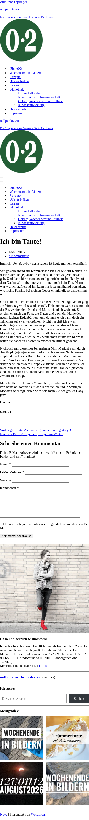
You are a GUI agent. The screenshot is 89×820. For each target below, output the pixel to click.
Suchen (79, 699)
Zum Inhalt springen (14, 2)
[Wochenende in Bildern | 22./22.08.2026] (21, 738)
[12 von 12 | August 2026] (21, 784)
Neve (3, 814)
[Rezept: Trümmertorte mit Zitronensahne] (67, 738)
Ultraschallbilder (29, 93)
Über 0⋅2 (16, 69)
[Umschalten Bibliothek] (75, 207)
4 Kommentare (19, 256)
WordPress (38, 814)
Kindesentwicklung (31, 105)
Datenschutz (18, 109)
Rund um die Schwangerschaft (39, 97)
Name (5, 464)
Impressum (17, 113)
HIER (43, 666)
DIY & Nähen (19, 81)
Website (5, 480)
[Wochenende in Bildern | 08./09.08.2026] (67, 784)
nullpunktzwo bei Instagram (20, 677)
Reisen (14, 85)
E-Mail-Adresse (12, 472)
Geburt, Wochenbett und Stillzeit (40, 101)
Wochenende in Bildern (26, 73)
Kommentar (9, 488)
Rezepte (15, 77)
